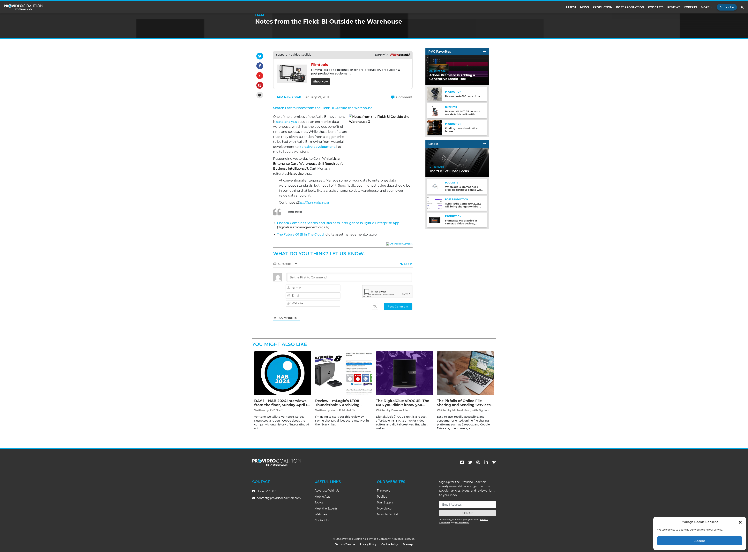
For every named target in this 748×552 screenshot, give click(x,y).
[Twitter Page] (470, 462)
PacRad (382, 496)
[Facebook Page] (462, 462)
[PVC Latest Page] (484, 144)
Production (602, 7)
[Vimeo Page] (494, 462)
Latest (571, 7)
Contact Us (322, 520)
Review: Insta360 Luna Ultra (462, 96)
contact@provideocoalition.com (279, 498)
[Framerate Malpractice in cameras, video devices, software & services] (434, 219)
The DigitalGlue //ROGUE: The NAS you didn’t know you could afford (402, 405)
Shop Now (320, 81)
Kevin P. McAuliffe (343, 410)
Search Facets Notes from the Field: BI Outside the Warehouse (322, 108)
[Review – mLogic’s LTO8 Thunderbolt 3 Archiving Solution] (343, 373)
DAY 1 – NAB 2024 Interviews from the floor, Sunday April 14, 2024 (282, 405)
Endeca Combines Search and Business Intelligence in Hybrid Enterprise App (338, 223)
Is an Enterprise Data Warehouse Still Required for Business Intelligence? (309, 163)
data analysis (286, 122)
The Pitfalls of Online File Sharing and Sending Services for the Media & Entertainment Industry (464, 407)
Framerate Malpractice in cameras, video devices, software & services (461, 223)
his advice (296, 173)
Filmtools (383, 490)
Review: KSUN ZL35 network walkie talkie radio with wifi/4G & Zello (462, 114)
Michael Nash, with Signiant (471, 410)
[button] (740, 522)
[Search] (742, 7)
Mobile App (322, 496)
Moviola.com (385, 508)
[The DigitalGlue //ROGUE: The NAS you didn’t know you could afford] (404, 373)
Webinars (321, 514)
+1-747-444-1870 (266, 491)
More (705, 7)
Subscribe (727, 7)
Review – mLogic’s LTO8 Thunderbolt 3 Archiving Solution (337, 405)
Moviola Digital (387, 514)
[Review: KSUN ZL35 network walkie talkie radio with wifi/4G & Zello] (434, 110)
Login (407, 264)
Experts (690, 7)
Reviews (673, 7)
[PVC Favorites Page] (484, 51)
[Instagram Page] (478, 462)
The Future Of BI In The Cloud (300, 234)
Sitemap (408, 544)
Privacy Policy (462, 522)
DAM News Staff (288, 97)
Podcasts (655, 7)
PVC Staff (276, 410)
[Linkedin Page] (486, 462)
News (584, 7)
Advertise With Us (327, 490)
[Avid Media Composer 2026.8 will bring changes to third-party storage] (434, 203)
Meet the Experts (326, 508)
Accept (699, 541)
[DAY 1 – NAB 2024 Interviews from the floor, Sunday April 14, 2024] (282, 373)
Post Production (630, 7)
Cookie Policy (389, 544)
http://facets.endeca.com (314, 202)
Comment (404, 97)
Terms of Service (345, 544)
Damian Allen (400, 410)
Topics (319, 502)
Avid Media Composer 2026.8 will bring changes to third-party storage (463, 206)
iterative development (317, 147)
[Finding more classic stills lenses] (434, 127)
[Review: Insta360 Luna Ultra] (434, 94)
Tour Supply (385, 502)
